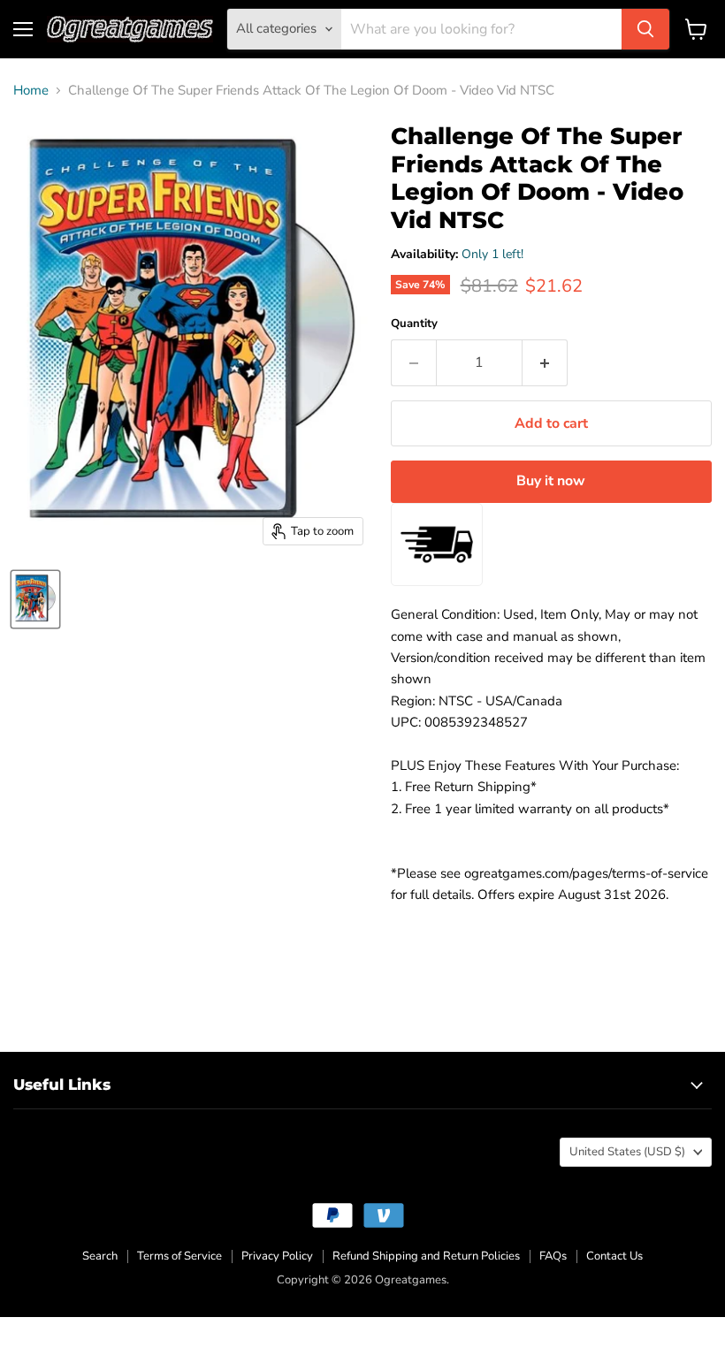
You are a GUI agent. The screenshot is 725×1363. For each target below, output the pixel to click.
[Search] (645, 29)
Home (31, 90)
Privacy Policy (277, 1256)
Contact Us (614, 1256)
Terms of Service (179, 1256)
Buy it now (550, 481)
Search (100, 1256)
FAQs (553, 1256)
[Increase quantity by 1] (545, 362)
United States (627, 1152)
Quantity (414, 324)
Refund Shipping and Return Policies (426, 1256)
